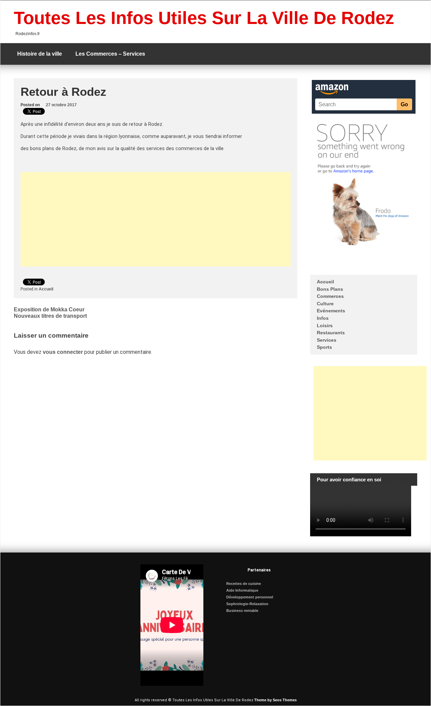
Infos (323, 318)
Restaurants (331, 332)
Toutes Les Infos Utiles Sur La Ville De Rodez (204, 18)
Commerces (330, 296)
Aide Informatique (242, 590)
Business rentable (242, 611)
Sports (324, 347)
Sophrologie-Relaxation (247, 604)
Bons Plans (330, 289)
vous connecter (63, 352)
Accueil (46, 289)
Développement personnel (249, 597)
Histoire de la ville (39, 54)
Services (326, 340)
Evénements (331, 310)
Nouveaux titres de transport (50, 316)
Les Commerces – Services (110, 54)
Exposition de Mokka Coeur (49, 309)
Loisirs (325, 325)
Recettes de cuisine (243, 584)
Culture (325, 303)
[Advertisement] (156, 219)
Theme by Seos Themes (275, 700)
